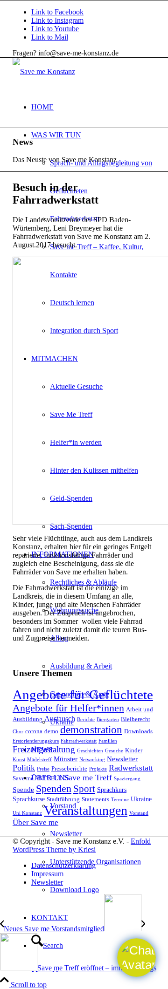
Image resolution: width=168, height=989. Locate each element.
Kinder (133, 750)
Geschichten (90, 750)
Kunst (19, 759)
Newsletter (122, 759)
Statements (95, 799)
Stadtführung (63, 799)
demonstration (91, 729)
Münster (65, 759)
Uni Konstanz (27, 813)
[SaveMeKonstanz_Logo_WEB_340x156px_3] (44, 71)
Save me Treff (88, 777)
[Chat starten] (136, 957)
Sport (84, 788)
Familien (107, 740)
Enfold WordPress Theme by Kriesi (82, 845)
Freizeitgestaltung (44, 749)
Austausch (59, 718)
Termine (120, 799)
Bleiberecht (135, 719)
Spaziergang (127, 778)
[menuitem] (93, 107)
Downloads (138, 731)
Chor (18, 731)
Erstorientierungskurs (36, 740)
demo (51, 731)
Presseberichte (69, 768)
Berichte (86, 719)
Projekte (98, 768)
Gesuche (114, 750)
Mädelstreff (39, 759)
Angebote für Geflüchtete (83, 694)
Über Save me (35, 822)
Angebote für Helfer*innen (68, 708)
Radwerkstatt (131, 767)
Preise (43, 768)
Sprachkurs (111, 789)
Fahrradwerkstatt (79, 740)
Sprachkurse (29, 799)
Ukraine (141, 799)
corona (33, 731)
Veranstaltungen (85, 810)
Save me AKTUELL (37, 778)
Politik (24, 767)
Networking (92, 759)
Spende (23, 789)
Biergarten (108, 719)
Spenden (53, 788)
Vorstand (138, 813)
